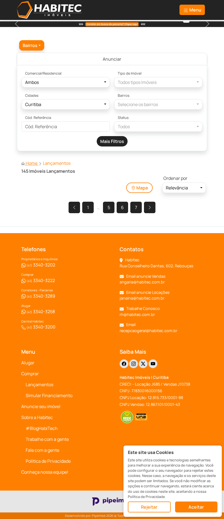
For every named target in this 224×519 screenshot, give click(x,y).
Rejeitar (149, 507)
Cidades (32, 95)
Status (123, 117)
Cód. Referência (38, 117)
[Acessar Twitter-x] (143, 363)
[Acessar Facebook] (124, 363)
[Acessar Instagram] (133, 363)
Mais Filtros (112, 141)
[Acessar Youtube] (153, 363)
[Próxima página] (149, 207)
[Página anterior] (74, 207)
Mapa (141, 188)
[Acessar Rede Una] (141, 417)
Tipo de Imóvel (130, 73)
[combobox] (31, 45)
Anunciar (112, 59)
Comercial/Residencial (43, 73)
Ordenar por (175, 178)
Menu (194, 10)
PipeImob (99, 516)
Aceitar (196, 507)
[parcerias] (186, 21)
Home (31, 163)
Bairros (123, 95)
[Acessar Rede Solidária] (127, 417)
